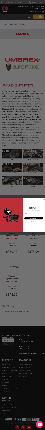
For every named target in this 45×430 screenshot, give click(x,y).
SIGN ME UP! (33, 218)
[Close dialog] (44, 199)
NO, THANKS (33, 221)
